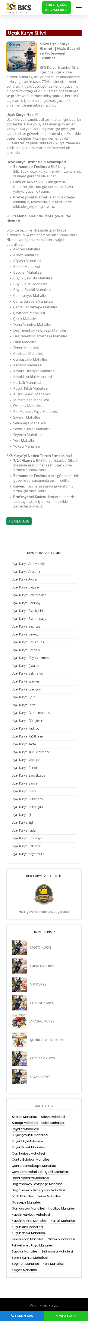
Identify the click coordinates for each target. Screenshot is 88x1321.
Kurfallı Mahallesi (63, 1220)
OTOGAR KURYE (43, 1058)
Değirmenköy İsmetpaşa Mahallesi (38, 1190)
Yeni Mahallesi (53, 1263)
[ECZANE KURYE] (19, 1002)
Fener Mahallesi (49, 1196)
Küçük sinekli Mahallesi (28, 1233)
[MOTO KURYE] (19, 947)
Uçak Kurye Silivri (27, 33)
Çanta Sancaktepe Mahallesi (34, 1165)
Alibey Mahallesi (53, 1116)
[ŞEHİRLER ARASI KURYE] (19, 1039)
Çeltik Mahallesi (57, 1171)
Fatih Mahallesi (23, 1196)
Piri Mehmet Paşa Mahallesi (32, 1245)
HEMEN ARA (19, 521)
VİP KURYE (38, 984)
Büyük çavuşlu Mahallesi (30, 1135)
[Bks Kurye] (18, 7)
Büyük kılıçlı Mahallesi (27, 1141)
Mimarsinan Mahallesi (28, 1239)
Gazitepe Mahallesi (26, 1202)
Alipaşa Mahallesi (25, 1122)
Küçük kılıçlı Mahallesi (27, 1227)
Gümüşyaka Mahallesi (28, 1208)
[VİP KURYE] (19, 984)
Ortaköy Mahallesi (61, 1239)
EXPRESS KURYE (42, 965)
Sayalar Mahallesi (25, 1251)
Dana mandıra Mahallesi (30, 1178)
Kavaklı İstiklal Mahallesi (29, 1220)
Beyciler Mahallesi (25, 1129)
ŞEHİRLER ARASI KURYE (47, 1039)
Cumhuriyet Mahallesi (28, 1153)
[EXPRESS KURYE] (19, 966)
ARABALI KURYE (42, 1021)
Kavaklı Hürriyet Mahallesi (31, 1214)
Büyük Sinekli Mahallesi (28, 1147)
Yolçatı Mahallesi (24, 1270)
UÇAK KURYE (40, 1076)
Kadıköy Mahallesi (61, 1208)
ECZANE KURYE (42, 1002)
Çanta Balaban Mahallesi (31, 1159)
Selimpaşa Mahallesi (57, 1251)
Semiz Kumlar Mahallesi (30, 1257)
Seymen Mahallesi (26, 1263)
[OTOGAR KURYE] (19, 1058)
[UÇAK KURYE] (19, 1076)
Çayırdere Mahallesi (27, 1171)
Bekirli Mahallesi (53, 1122)
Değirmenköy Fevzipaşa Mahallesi (37, 1184)
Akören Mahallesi (24, 1116)
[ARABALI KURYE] (19, 1021)
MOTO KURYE (40, 947)
